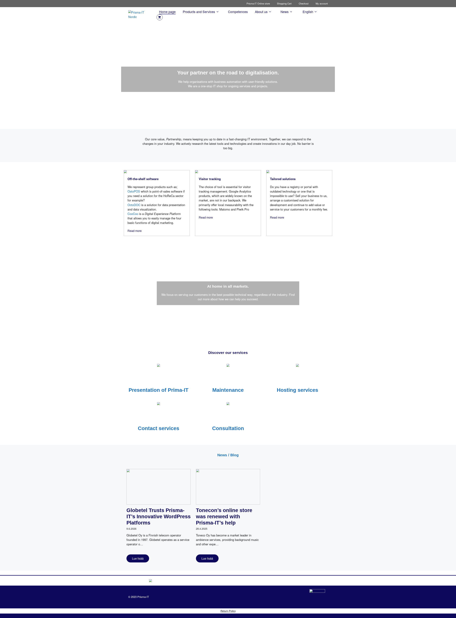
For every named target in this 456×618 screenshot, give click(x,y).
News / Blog (228, 455)
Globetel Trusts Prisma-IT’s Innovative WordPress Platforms (158, 516)
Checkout (304, 3)
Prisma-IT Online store (258, 3)
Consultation (228, 428)
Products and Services (199, 11)
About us (261, 11)
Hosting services (297, 390)
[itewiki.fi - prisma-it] (317, 597)
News (285, 11)
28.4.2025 (201, 528)
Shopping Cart (284, 3)
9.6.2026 (131, 528)
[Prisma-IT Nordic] (140, 14)
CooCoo (133, 214)
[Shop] (160, 17)
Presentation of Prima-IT (158, 390)
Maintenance (228, 390)
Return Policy (228, 611)
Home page (167, 11)
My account (322, 3)
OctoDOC (134, 205)
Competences (238, 11)
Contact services (158, 428)
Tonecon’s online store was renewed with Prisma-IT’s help (224, 516)
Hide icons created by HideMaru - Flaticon (428, 616)
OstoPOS (134, 191)
